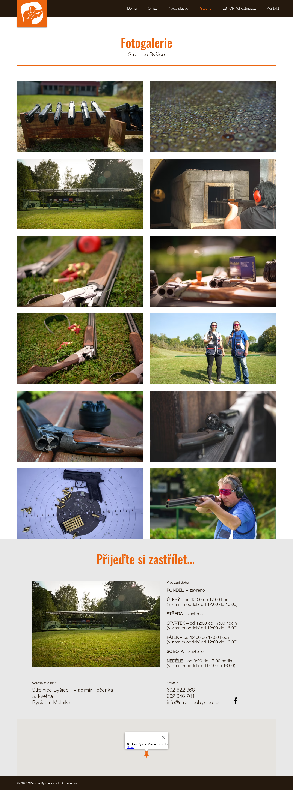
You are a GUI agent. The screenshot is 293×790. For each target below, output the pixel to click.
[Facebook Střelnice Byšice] (235, 700)
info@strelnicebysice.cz (193, 702)
